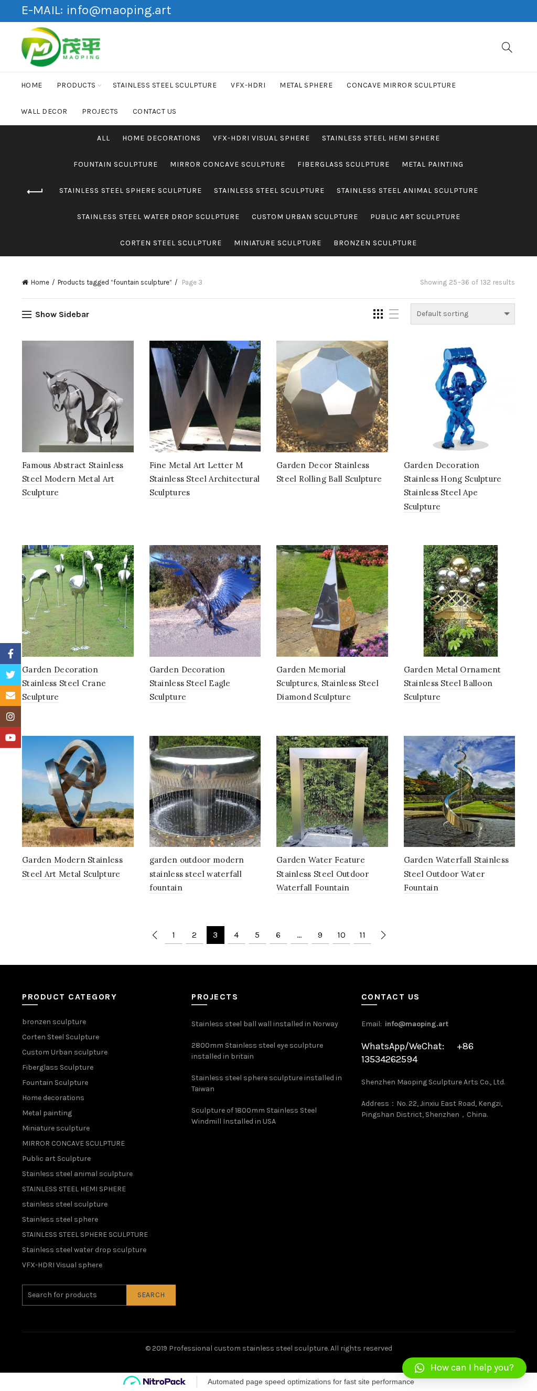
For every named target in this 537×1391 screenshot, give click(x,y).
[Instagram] (10, 716)
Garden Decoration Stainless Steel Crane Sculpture (64, 683)
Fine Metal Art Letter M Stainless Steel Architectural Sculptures (204, 479)
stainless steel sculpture (165, 85)
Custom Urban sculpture (305, 216)
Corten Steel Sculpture (171, 242)
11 (362, 935)
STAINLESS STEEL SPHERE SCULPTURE (130, 190)
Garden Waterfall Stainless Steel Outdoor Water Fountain (456, 874)
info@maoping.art (416, 1023)
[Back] (35, 191)
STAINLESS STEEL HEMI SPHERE (381, 138)
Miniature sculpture (277, 242)
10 (341, 935)
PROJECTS (100, 111)
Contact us (155, 111)
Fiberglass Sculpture (343, 164)
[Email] (10, 695)
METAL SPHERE (306, 85)
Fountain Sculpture (115, 164)
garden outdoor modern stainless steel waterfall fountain (196, 874)
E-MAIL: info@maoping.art (96, 10)
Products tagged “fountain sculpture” (115, 282)
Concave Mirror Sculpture (401, 85)
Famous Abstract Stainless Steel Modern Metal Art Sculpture (73, 479)
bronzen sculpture (375, 242)
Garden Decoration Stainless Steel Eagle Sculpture (190, 683)
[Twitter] (10, 674)
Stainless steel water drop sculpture (158, 216)
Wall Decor (44, 111)
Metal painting (433, 164)
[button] (464, 1367)
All (103, 138)
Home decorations (161, 138)
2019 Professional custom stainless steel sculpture (240, 1348)
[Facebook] (10, 653)
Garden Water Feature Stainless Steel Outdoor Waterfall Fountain (322, 874)
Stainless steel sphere (60, 1219)
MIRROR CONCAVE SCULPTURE (227, 164)
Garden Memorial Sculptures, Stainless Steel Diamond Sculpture (327, 683)
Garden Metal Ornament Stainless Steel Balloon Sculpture (452, 683)
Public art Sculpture (415, 216)
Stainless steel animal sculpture (407, 190)
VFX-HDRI (248, 85)
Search (151, 1294)
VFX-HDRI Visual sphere (261, 138)
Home (31, 85)
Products (76, 85)
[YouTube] (10, 737)
